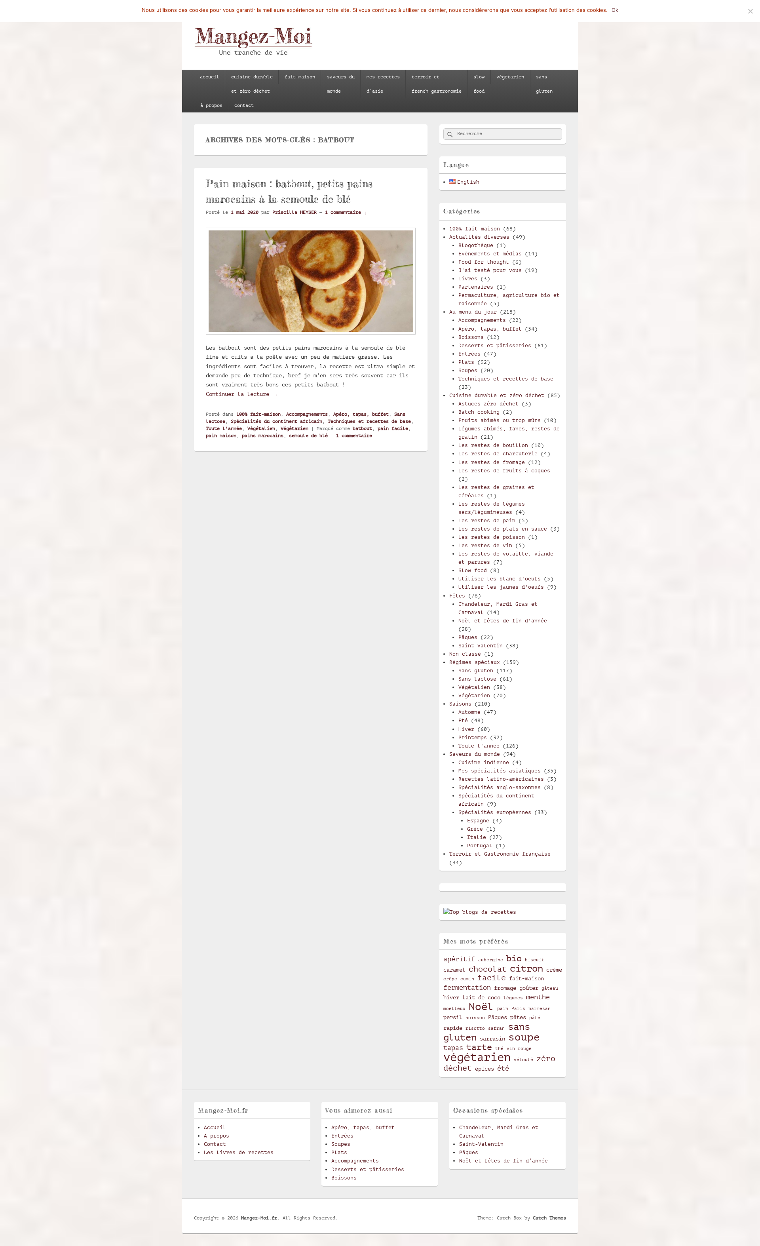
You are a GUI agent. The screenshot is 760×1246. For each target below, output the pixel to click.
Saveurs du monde (474, 754)
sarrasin (492, 1038)
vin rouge (519, 1048)
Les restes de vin (485, 545)
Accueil (215, 1127)
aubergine (490, 960)
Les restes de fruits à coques (504, 471)
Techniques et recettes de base (369, 421)
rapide (452, 1028)
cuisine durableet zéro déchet (252, 84)
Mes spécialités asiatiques (499, 771)
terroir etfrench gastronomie (437, 84)
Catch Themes (549, 1218)
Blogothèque (475, 245)
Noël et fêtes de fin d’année (503, 1161)
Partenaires (475, 287)
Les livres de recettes (239, 1152)
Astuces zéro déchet (488, 404)
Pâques (467, 637)
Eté (463, 720)
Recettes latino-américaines (501, 779)
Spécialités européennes (494, 812)
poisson (475, 1018)
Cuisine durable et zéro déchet (496, 395)
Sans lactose (477, 679)
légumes (513, 998)
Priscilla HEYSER (294, 212)
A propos (216, 1136)
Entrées (469, 354)
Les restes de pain (486, 520)
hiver (451, 997)
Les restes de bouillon (493, 445)
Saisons (460, 704)
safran (496, 1028)
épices (484, 1068)
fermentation (467, 987)
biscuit (534, 960)
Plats (466, 362)
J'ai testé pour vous (490, 270)
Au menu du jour (473, 312)
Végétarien (294, 428)
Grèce (475, 829)
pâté (534, 1018)
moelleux (454, 1008)
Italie (476, 837)
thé (499, 1048)
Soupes (467, 370)
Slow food (472, 570)
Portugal (479, 845)
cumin (467, 979)
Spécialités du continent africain (276, 421)
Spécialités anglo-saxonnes (499, 787)
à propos (211, 105)
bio (514, 958)
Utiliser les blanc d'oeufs (499, 579)
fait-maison (300, 77)
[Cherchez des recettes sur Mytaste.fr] (479, 912)
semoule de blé (308, 435)
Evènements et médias (490, 254)
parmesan (539, 1008)
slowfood (478, 84)
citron (526, 968)
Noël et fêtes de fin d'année (502, 621)
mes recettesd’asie (383, 84)
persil (452, 1017)
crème (554, 969)
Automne (469, 712)
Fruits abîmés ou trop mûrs (499, 420)
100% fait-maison (258, 414)
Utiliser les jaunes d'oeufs (501, 587)
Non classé (465, 654)
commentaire (354, 435)
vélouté (523, 1060)
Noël (481, 1006)
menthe (538, 997)
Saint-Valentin (480, 646)
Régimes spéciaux (474, 662)
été (503, 1068)
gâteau (550, 988)
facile (491, 978)
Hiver (466, 729)
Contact (215, 1144)
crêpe (450, 979)
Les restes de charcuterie (498, 454)
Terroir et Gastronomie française (500, 854)
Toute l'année (224, 428)
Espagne (478, 821)
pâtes (518, 1017)
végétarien (510, 77)
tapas (453, 1048)
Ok (615, 10)
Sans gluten (475, 670)
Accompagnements (307, 414)
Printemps (472, 737)
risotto (475, 1028)
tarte (479, 1047)
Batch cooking (479, 412)
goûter (528, 988)
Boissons (471, 337)
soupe (524, 1037)
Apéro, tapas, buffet (361, 414)
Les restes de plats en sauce (502, 529)
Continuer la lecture (242, 394)
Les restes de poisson (491, 537)
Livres (467, 279)
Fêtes (457, 596)
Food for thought (483, 262)
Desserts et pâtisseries (494, 345)
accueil (209, 77)
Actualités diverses (479, 237)
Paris (518, 1008)
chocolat (488, 969)
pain (502, 1008)
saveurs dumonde (341, 84)
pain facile (393, 428)
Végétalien (261, 428)
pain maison (221, 435)
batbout (362, 428)
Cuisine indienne (483, 762)
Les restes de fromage (491, 462)
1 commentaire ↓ (346, 212)
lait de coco (481, 997)
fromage (505, 988)
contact (244, 105)
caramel (454, 969)
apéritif (459, 959)
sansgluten (544, 84)
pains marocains (262, 435)
